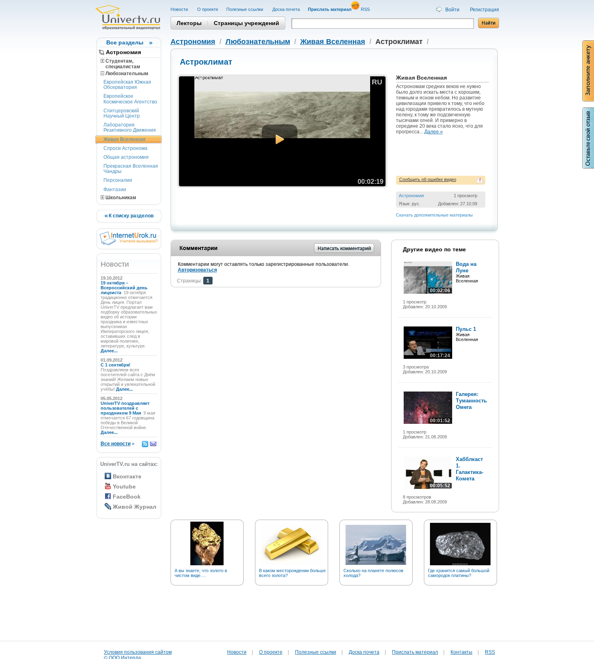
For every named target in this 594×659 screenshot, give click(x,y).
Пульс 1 (466, 329)
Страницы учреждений (246, 23)
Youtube (124, 486)
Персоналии (117, 180)
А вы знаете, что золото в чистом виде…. (201, 573)
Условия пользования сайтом (138, 652)
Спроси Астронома (125, 148)
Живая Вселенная (124, 139)
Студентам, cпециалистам (120, 63)
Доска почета (286, 9)
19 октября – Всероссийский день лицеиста (124, 287)
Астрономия (123, 52)
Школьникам (120, 197)
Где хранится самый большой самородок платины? (458, 573)
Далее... (109, 350)
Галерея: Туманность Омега (471, 400)
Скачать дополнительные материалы (434, 215)
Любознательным (126, 73)
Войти (452, 10)
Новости (180, 9)
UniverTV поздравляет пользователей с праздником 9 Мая (125, 408)
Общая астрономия (126, 157)
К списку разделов (130, 216)
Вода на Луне (466, 267)
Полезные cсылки (245, 9)
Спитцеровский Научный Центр (121, 113)
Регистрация (484, 10)
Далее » (433, 132)
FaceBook (127, 496)
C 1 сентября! (116, 364)
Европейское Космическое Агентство (130, 98)
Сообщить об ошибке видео (427, 179)
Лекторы (189, 23)
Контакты (461, 652)
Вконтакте (127, 476)
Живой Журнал (134, 506)
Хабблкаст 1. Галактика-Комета (469, 469)
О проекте (207, 9)
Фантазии (114, 189)
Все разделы (124, 42)
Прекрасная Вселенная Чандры (130, 168)
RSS (366, 9)
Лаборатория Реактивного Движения (129, 127)
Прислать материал (415, 652)
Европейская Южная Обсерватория (127, 84)
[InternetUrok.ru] (129, 243)
